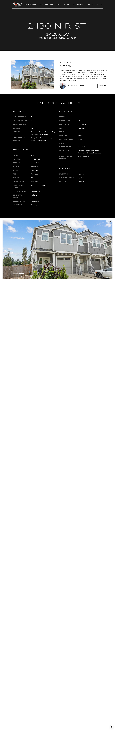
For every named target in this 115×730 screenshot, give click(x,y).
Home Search (30, 4)
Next (21, 276)
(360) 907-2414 (93, 4)
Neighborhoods (46, 4)
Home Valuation (62, 4)
